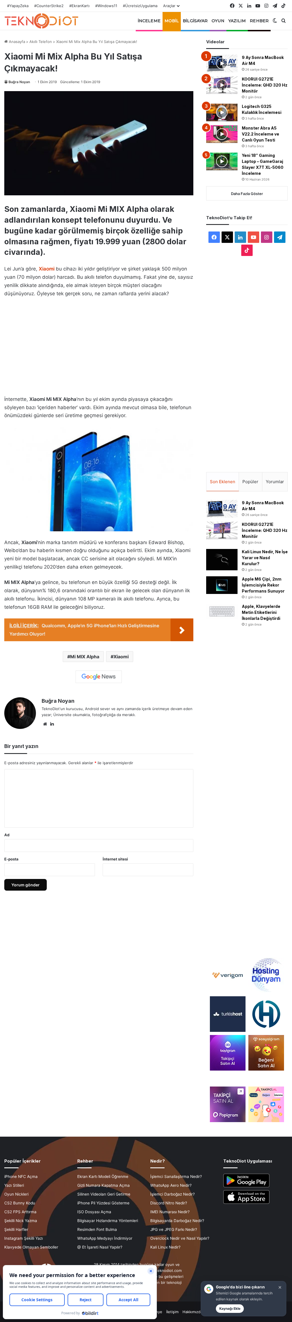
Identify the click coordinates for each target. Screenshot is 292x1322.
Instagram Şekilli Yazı (23, 1238)
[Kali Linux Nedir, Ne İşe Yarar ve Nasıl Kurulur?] (222, 559)
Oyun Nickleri (16, 1194)
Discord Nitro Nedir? (168, 1203)
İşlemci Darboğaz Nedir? (172, 1194)
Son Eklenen (222, 481)
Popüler (250, 481)
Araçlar (169, 5)
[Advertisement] (98, 345)
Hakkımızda (192, 1311)
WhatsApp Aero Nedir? (171, 1185)
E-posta (11, 859)
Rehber (259, 20)
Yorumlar (275, 481)
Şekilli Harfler (16, 1229)
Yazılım (237, 20)
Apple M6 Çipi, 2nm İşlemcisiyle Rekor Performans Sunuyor (263, 585)
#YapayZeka (18, 5)
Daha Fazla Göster (247, 193)
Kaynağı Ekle (229, 1308)
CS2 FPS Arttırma (20, 1212)
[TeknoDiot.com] (41, 20)
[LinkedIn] (51, 724)
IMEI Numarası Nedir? (170, 1212)
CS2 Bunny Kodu (19, 1203)
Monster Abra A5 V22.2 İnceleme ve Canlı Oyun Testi (260, 134)
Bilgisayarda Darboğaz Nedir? (177, 1220)
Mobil (172, 20)
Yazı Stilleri (14, 1185)
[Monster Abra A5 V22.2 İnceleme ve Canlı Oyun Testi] (222, 134)
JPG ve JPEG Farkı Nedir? (173, 1229)
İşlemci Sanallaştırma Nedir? (176, 1176)
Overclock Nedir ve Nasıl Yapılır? (179, 1238)
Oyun (218, 20)
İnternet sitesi (115, 859)
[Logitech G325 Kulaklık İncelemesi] (222, 112)
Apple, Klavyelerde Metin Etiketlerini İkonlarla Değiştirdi (261, 612)
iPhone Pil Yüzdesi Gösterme (103, 1203)
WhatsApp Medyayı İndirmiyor (104, 1238)
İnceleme (149, 20)
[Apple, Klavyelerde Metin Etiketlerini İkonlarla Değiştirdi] (222, 611)
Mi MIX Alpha (84, 656)
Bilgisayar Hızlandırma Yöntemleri (107, 1220)
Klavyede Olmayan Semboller (31, 1247)
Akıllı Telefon (40, 41)
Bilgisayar (195, 20)
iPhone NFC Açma (21, 1176)
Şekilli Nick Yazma (20, 1220)
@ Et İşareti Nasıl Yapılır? (99, 1247)
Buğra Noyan (19, 82)
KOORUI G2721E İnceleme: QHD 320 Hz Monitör (264, 85)
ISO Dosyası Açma (94, 1212)
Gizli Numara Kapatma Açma (103, 1185)
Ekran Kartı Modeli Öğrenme (102, 1176)
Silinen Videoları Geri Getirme (103, 1194)
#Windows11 (106, 5)
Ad (6, 835)
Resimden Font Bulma (97, 1229)
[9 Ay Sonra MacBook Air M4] (222, 63)
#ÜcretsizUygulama (140, 5)
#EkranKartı (79, 5)
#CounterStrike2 (49, 5)
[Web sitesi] (45, 724)
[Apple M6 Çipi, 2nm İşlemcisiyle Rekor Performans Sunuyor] (222, 585)
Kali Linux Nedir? (165, 1247)
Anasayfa (16, 41)
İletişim (172, 1311)
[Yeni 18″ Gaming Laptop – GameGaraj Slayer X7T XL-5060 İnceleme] (222, 161)
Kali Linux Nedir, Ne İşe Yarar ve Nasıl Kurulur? (265, 557)
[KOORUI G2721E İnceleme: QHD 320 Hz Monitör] (222, 85)
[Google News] (99, 677)
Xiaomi (121, 656)
